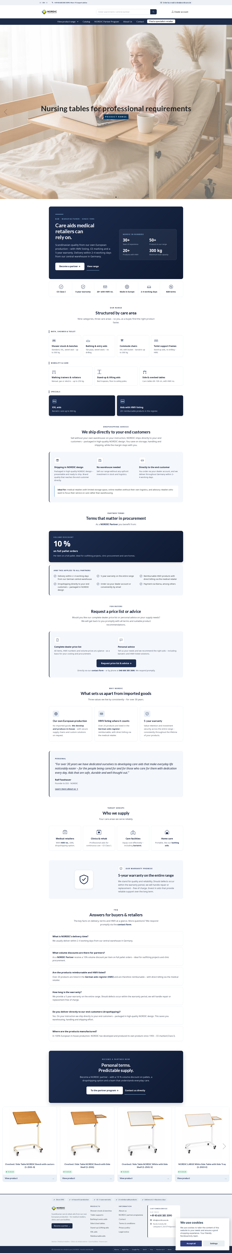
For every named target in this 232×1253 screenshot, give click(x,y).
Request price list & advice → (116, 663)
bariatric (137, 845)
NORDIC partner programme (131, 1215)
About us (123, 1211)
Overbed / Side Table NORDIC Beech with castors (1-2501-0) (29, 1165)
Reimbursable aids (98, 1236)
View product (11, 1178)
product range (186, 117)
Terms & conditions (127, 1223)
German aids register (109, 728)
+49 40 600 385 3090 (161, 1215)
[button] (78, 21)
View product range (66, 21)
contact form (98, 670)
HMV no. (65, 842)
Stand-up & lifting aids (99, 1227)
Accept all (191, 1243)
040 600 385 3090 (127, 670)
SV (47, 3)
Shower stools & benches (101, 1211)
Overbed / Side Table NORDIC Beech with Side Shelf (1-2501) (87, 1165)
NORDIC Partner (109, 524)
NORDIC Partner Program (106, 21)
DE (40, 3)
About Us (127, 21)
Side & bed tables (97, 1223)
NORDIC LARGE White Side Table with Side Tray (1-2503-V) (202, 1165)
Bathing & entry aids (98, 1219)
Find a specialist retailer (161, 21)
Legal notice (124, 1232)
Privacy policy (124, 1227)
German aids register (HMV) (99, 977)
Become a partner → (69, 266)
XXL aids (93, 1232)
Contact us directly (135, 1090)
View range (93, 266)
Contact (140, 21)
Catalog (86, 21)
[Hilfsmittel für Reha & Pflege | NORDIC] (79, 11)
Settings (214, 1243)
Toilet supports (96, 1215)
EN (44, 3)
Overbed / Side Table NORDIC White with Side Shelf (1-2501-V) (145, 1165)
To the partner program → (105, 1090)
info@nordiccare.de (160, 1220)
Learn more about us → (66, 789)
